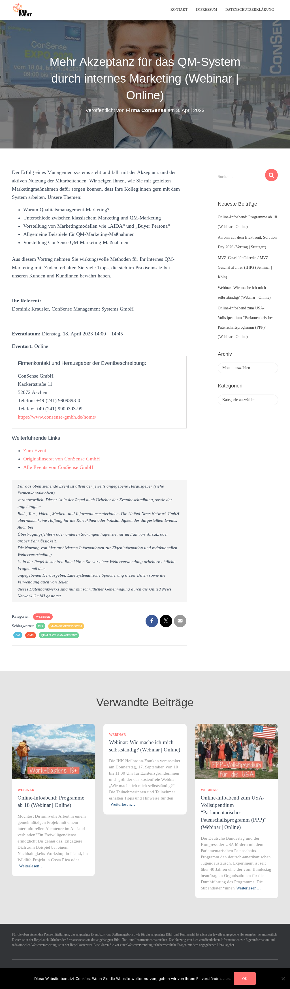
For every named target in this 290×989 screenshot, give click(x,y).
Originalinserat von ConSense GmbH (61, 459)
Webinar (43, 616)
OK (244, 978)
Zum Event (34, 450)
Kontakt (178, 10)
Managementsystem (66, 626)
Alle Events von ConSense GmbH (58, 467)
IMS (40, 626)
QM (18, 635)
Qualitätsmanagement (59, 635)
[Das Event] (22, 10)
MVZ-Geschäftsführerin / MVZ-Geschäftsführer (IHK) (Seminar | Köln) (245, 267)
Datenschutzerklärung (249, 10)
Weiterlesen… (31, 866)
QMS (30, 635)
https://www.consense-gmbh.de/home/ (57, 417)
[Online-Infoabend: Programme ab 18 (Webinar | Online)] (53, 751)
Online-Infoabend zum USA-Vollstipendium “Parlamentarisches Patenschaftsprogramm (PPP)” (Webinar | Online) (233, 812)
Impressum (206, 10)
